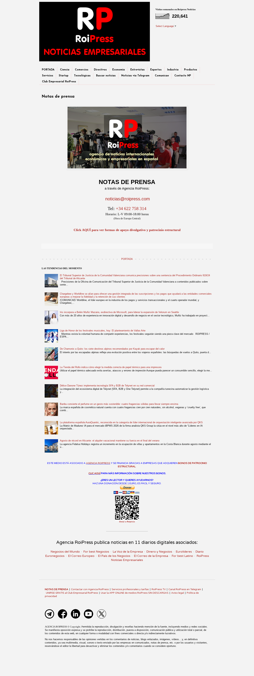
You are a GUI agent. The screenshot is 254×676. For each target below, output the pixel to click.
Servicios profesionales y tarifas (130, 589)
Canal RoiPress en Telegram (184, 589)
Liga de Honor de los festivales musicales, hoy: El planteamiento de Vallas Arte (102, 330)
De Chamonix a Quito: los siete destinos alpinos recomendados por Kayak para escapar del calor (112, 348)
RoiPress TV (159, 589)
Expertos (156, 69)
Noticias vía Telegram (135, 75)
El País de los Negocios (114, 556)
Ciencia (64, 69)
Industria (173, 69)
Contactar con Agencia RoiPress (90, 589)
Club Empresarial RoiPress (59, 81)
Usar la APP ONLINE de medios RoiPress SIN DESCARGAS (134, 592)
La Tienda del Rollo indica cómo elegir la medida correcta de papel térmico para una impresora (110, 367)
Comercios (81, 69)
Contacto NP (182, 75)
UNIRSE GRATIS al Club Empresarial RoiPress (72, 592)
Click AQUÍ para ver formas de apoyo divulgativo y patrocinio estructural (127, 230)
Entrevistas (137, 69)
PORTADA (48, 69)
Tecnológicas (82, 75)
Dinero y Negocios (159, 552)
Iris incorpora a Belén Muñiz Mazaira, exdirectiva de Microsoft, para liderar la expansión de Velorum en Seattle (119, 312)
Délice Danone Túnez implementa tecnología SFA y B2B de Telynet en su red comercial (107, 385)
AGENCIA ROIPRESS (98, 463)
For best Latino (182, 556)
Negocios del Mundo (65, 552)
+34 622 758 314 (131, 208)
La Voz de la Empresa (128, 552)
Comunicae (162, 75)
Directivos (100, 69)
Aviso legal (177, 592)
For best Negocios (96, 552)
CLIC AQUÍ (94, 473)
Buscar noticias (106, 75)
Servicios (47, 75)
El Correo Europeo (81, 556)
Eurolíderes (184, 552)
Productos (190, 69)
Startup (63, 75)
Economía (118, 69)
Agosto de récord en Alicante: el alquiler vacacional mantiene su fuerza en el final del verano (109, 440)
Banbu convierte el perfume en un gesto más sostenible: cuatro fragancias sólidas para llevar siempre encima (119, 404)
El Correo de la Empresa (151, 556)
